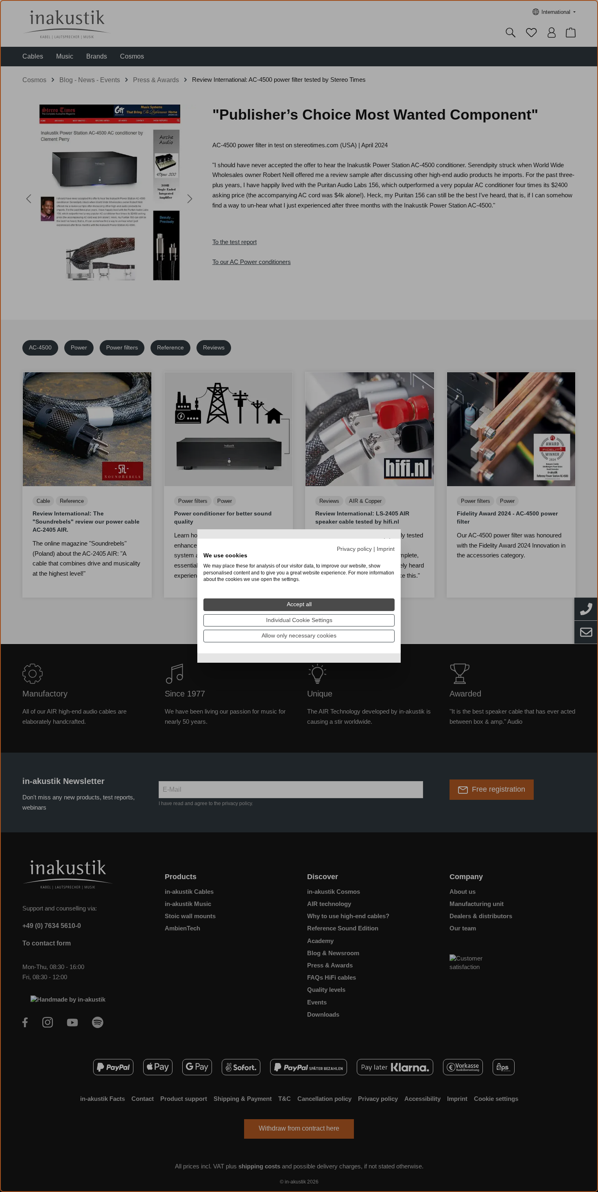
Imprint (386, 549)
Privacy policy (354, 549)
